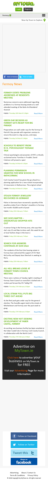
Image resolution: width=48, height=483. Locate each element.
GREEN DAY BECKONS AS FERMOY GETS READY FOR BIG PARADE (18, 123)
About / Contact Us (28, 473)
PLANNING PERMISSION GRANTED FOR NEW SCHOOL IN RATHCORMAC (19, 173)
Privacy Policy (33, 475)
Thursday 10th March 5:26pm (18, 113)
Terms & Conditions (17, 475)
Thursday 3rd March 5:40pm (18, 138)
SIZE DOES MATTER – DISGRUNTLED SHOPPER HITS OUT (18, 221)
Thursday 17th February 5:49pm (19, 337)
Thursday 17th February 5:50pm (19, 287)
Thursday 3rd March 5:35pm (18, 164)
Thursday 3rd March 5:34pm (18, 189)
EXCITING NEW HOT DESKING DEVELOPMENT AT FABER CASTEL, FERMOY (18, 321)
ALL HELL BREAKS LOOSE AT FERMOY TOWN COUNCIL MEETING (17, 271)
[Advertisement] (24, 48)
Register (28, 9)
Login (18, 9)
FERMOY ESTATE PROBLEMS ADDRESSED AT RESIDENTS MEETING (17, 95)
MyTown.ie (24, 351)
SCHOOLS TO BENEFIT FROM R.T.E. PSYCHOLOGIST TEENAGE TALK (19, 148)
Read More (38, 113)
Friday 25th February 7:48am (18, 261)
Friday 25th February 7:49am (18, 211)
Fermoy (5, 15)
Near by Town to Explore (32, 20)
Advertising (20, 370)
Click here (13, 357)
